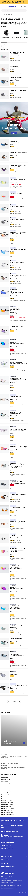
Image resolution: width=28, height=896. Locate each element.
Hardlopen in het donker (7, 785)
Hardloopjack (4, 781)
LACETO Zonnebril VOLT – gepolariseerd (16, 673)
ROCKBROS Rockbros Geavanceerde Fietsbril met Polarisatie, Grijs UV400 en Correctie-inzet (17, 465)
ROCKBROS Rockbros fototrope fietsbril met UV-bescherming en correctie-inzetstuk (18, 234)
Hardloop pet (4, 777)
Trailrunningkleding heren (7, 790)
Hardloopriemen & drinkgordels (16, 38)
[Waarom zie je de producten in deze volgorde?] (2, 49)
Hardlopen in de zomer (6, 779)
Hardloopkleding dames (7, 812)
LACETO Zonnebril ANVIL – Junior (18, 249)
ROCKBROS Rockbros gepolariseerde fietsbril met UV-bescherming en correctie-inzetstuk (18, 291)
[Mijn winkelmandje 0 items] (25, 6)
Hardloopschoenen (6, 806)
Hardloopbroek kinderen (7, 802)
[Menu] (3, 6)
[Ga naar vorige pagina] (8, 701)
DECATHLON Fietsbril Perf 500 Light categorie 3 (17, 53)
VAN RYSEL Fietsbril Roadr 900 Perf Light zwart (18, 276)
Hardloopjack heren (6, 792)
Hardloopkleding (5, 783)
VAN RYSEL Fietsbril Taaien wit (17, 206)
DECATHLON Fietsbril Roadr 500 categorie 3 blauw (17, 140)
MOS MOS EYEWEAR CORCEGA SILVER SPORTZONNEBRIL (17, 508)
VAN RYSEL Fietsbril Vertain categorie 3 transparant (16, 327)
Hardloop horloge (6, 37)
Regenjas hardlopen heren (7, 794)
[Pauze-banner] (23, 2)
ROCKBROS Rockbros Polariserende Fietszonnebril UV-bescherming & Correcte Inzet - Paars (18, 430)
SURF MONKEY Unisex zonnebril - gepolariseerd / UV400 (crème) (18, 522)
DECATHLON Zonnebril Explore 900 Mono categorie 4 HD (18, 166)
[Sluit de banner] (25, 2)
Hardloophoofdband (6, 796)
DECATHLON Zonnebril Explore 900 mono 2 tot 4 (18, 153)
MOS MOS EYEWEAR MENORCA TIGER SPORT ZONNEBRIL (17, 180)
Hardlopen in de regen (6, 810)
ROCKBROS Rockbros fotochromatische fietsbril (16, 397)
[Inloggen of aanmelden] (21, 6)
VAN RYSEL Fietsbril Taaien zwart (18, 494)
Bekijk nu (14, 133)
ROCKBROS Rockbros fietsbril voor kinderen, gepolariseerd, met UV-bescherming (18, 448)
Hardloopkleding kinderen (7, 814)
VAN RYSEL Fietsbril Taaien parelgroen (16, 626)
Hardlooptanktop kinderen (7, 808)
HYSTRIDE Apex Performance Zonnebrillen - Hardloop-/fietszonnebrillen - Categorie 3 (17, 342)
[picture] (4, 56)
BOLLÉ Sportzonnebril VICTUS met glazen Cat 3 (18, 686)
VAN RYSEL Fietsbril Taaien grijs (17, 535)
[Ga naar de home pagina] (12, 6)
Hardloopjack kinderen (7, 789)
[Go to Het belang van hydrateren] (24, 743)
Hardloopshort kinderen (7, 804)
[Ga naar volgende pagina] (19, 701)
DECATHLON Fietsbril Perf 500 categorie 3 (17, 639)
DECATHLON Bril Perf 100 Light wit (18, 90)
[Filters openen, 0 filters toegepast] (3, 45)
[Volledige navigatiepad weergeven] (1, 14)
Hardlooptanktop (5, 798)
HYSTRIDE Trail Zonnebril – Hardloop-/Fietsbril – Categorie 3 (18, 194)
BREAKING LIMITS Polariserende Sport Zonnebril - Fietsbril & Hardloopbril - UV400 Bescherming (18, 362)
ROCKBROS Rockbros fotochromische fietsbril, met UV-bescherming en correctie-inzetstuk (18, 380)
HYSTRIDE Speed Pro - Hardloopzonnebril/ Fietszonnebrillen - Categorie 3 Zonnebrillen (17, 310)
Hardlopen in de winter (6, 800)
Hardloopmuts (4, 787)
